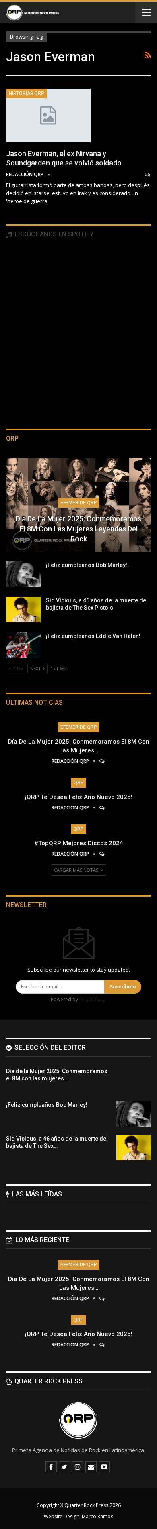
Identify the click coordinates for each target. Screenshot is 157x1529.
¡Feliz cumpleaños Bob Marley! (86, 565)
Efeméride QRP (78, 503)
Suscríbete (122, 987)
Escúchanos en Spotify (53, 234)
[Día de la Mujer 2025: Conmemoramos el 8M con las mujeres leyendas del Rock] (133, 1080)
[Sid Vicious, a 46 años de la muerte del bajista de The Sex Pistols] (23, 609)
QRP (78, 782)
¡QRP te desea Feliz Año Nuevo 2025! (78, 797)
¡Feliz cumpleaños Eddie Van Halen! (93, 636)
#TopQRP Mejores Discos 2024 (78, 843)
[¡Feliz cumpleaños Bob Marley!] (23, 574)
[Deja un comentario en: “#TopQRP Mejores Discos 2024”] (102, 853)
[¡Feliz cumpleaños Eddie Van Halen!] (23, 645)
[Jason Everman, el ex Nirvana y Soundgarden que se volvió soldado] (48, 115)
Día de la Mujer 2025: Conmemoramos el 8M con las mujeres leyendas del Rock (78, 528)
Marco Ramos (97, 1516)
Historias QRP (26, 93)
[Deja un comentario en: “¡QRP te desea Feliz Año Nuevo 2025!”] (102, 807)
